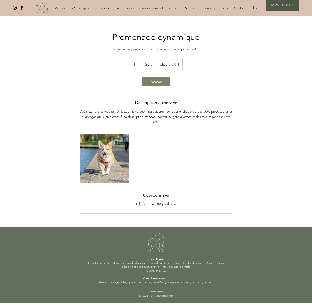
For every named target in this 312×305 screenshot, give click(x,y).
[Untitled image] (104, 158)
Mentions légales (156, 291)
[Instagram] (14, 7)
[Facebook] (21, 7)
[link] (156, 81)
